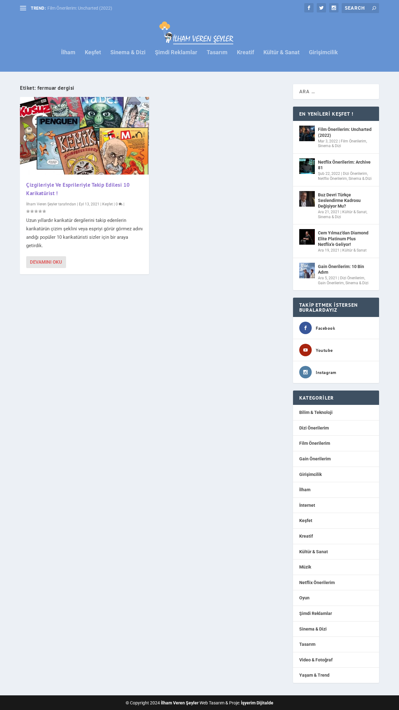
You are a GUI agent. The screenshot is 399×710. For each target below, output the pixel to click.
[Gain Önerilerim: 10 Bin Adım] (307, 270)
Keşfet (93, 52)
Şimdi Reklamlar (176, 52)
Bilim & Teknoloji (316, 412)
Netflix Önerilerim (332, 178)
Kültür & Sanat (281, 52)
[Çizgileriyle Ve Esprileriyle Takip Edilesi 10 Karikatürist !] (84, 135)
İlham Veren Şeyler (41, 204)
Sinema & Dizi (128, 52)
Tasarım (217, 52)
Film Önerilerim (353, 141)
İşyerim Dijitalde (257, 702)
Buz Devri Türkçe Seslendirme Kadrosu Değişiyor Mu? (339, 200)
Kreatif (245, 52)
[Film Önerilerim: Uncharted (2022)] (307, 133)
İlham (68, 52)
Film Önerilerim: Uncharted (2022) (79, 8)
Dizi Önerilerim (355, 173)
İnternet (307, 505)
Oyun (304, 597)
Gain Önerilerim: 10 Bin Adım (341, 269)
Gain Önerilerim (331, 283)
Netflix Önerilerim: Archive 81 (344, 165)
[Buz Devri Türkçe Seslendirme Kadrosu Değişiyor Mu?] (307, 199)
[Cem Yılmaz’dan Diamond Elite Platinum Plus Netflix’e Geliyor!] (307, 237)
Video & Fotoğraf (316, 659)
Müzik (305, 566)
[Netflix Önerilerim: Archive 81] (307, 166)
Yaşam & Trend (314, 675)
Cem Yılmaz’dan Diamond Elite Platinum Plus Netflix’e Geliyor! (343, 238)
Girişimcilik (323, 52)
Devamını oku (46, 262)
